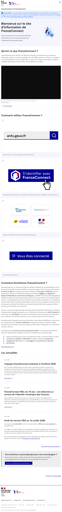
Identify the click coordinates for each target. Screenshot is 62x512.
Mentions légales (30, 505)
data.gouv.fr (40, 500)
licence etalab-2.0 (32, 510)
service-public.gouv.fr (28, 500)
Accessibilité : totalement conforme (9, 505)
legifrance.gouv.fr (5, 500)
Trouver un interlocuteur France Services (17, 463)
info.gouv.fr (17, 500)
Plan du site (21, 505)
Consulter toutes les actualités (50, 446)
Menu (59, 2)
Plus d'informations (6, 347)
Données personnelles (52, 505)
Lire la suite (7, 378)
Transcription (8, 106)
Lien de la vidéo (4, 102)
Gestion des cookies (40, 505)
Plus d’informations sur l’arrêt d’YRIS (21, 17)
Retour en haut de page (54, 476)
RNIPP (42, 293)
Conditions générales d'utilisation (8, 507)
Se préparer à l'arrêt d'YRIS (30, 438)
